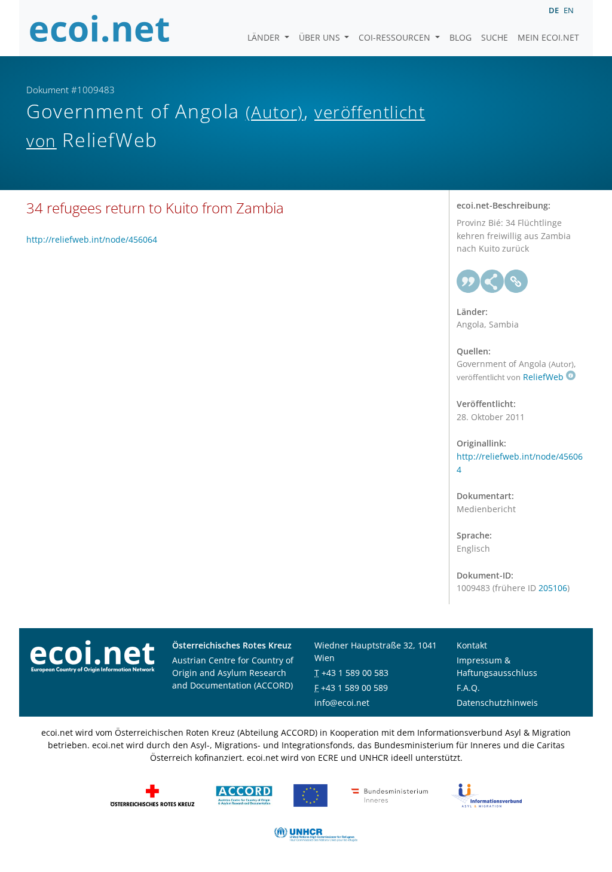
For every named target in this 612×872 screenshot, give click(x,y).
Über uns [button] (320, 37)
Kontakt (472, 645)
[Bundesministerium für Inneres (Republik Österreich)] (389, 794)
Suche (494, 37)
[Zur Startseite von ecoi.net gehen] (100, 28)
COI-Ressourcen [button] (396, 37)
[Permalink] (516, 281)
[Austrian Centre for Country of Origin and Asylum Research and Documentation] (244, 794)
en (569, 10)
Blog (460, 37)
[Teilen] (492, 281)
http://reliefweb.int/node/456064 (91, 239)
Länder (264, 37)
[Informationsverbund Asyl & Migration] (486, 794)
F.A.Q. (468, 687)
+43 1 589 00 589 (354, 687)
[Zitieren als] (469, 281)
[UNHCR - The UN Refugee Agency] (315, 833)
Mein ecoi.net (548, 37)
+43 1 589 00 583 (355, 672)
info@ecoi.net (341, 702)
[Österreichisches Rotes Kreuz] (152, 794)
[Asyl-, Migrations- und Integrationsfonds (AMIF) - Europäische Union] (310, 794)
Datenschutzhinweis (497, 702)
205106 (552, 587)
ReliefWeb (543, 377)
